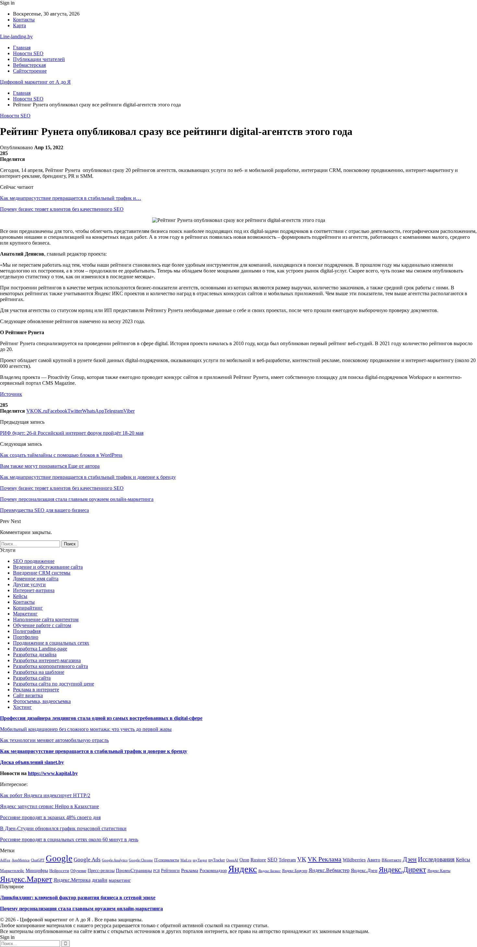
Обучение (78, 870)
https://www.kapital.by (53, 773)
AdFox (5, 860)
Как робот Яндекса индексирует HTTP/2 (45, 795)
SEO (272, 859)
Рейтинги (170, 870)
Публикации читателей (39, 59)
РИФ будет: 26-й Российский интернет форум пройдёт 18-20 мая (71, 433)
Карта (19, 25)
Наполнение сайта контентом (46, 619)
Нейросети (59, 870)
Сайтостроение (30, 71)
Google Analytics (115, 860)
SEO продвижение (34, 561)
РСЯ (156, 871)
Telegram (287, 859)
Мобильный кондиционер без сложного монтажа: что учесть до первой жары (86, 729)
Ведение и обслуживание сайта (48, 567)
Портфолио (25, 637)
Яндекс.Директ (402, 870)
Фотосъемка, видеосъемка (42, 701)
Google (59, 858)
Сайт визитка (28, 695)
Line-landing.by (16, 36)
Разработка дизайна (34, 654)
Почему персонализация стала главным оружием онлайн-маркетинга (81, 908)
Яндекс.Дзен (364, 870)
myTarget (200, 860)
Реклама (189, 870)
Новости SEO (28, 53)
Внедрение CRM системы (41, 573)
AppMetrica (21, 860)
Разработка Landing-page (40, 648)
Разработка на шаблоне (38, 672)
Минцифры (37, 870)
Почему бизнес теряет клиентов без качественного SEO (62, 209)
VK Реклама (324, 859)
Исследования (436, 859)
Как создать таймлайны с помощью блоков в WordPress (61, 455)
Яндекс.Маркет (26, 878)
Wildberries (354, 859)
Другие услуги (29, 584)
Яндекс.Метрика (72, 880)
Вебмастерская (29, 65)
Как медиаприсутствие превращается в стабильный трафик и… (70, 198)
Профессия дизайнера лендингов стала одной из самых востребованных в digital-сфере (101, 718)
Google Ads (87, 859)
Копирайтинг (28, 608)
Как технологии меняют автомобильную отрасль (54, 740)
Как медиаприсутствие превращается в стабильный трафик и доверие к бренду (93, 751)
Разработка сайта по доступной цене (53, 683)
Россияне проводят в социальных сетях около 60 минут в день (69, 839)
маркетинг (120, 880)
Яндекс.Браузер (294, 870)
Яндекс (242, 869)
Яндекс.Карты (438, 870)
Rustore (258, 859)
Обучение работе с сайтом (42, 625)
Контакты (24, 19)
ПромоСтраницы (134, 870)
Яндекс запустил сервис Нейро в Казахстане (49, 806)
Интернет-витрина (34, 590)
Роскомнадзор (213, 870)
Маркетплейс (12, 870)
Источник (11, 394)
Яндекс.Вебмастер (329, 870)
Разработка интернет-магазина (47, 660)
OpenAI (232, 860)
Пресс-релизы (101, 870)
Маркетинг (25, 613)
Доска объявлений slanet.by (32, 762)
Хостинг (22, 707)
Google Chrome (141, 860)
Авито (373, 859)
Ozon (244, 859)
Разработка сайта (32, 678)
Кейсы (20, 596)
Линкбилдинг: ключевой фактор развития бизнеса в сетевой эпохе (77, 897)
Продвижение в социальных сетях (51, 643)
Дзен (410, 859)
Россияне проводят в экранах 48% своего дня (50, 817)
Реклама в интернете (36, 689)
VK (301, 859)
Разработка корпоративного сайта (50, 666)
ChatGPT (37, 860)
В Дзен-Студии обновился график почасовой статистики (63, 828)
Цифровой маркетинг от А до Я (35, 82)
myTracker (216, 860)
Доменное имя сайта (35, 578)
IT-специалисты (166, 860)
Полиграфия (27, 631)
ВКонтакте (391, 860)
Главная (22, 47)
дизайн (99, 880)
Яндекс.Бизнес (269, 871)
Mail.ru (185, 860)
